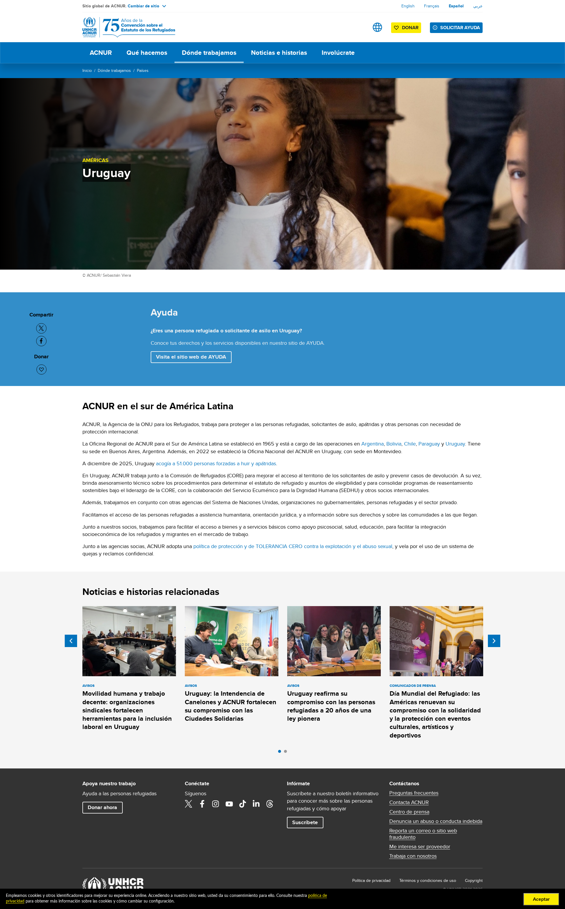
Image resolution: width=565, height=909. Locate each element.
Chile (410, 443)
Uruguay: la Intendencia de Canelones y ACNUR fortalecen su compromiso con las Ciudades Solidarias (230, 706)
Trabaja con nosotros (413, 856)
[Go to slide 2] (287, 753)
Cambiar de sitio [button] (143, 6)
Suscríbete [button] (305, 822)
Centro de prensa (409, 812)
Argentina (372, 443)
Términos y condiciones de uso (427, 880)
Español (456, 6)
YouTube (229, 804)
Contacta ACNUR (409, 802)
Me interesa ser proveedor (419, 846)
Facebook (202, 804)
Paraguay (429, 443)
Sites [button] (377, 27)
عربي (478, 6)
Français (431, 6)
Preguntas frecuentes (413, 793)
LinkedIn (256, 804)
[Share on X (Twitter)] (41, 328)
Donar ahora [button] (102, 807)
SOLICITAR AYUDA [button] (460, 27)
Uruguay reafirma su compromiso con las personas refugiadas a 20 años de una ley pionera (331, 706)
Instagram (216, 804)
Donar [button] (410, 27)
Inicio (87, 70)
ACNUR (101, 52)
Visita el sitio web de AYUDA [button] (191, 357)
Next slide (494, 641)
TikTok (243, 804)
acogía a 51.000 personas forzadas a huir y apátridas (216, 463)
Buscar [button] (359, 27)
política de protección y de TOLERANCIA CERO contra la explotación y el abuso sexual (292, 546)
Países (143, 70)
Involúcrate (338, 52)
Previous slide (71, 641)
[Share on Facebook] (41, 341)
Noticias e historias (279, 52)
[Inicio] (123, 27)
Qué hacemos (147, 52)
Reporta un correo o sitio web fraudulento (423, 833)
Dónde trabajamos (209, 52)
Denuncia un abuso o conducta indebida (435, 821)
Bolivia (393, 443)
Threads (270, 804)
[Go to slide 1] (281, 753)
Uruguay (455, 443)
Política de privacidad (371, 880)
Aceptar (541, 899)
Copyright (474, 880)
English (408, 6)
